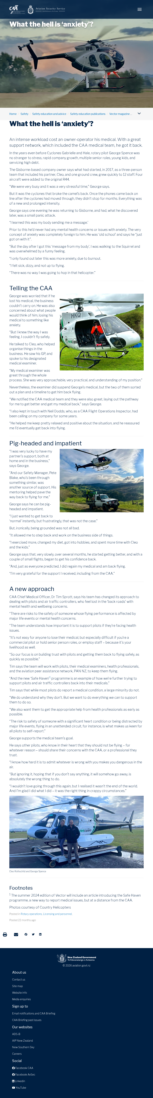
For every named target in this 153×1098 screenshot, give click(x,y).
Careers (17, 1053)
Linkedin (19, 1081)
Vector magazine (119, 113)
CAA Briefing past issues (26, 1020)
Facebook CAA (24, 1068)
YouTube (20, 1087)
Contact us (18, 979)
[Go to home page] (37, 9)
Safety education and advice (49, 113)
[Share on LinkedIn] (40, 934)
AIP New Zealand (22, 1040)
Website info (19, 992)
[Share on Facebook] (26, 934)
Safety (24, 113)
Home (13, 113)
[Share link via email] (16, 935)
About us (19, 972)
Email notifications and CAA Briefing (33, 1013)
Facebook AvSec (25, 1074)
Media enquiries (21, 999)
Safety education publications (87, 113)
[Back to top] (143, 1088)
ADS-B (16, 1034)
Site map (17, 986)
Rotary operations (31, 913)
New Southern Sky (23, 1047)
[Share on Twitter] (33, 934)
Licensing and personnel (57, 913)
